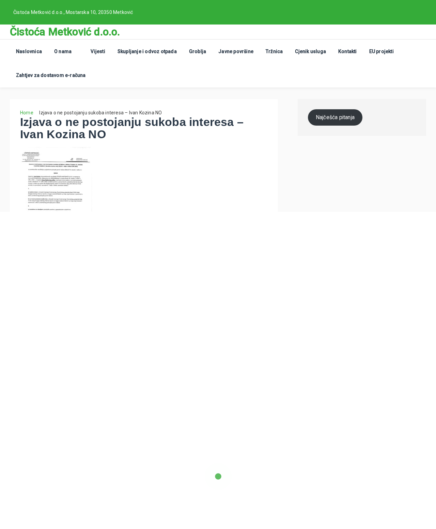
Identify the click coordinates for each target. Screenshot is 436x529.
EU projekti (381, 51)
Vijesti (98, 51)
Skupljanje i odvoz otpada (147, 51)
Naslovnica (29, 51)
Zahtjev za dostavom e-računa (51, 75)
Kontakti (347, 51)
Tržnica (274, 51)
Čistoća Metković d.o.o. (65, 32)
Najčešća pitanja (335, 117)
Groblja (197, 51)
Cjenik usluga (310, 51)
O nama (63, 51)
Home (26, 112)
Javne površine (235, 51)
